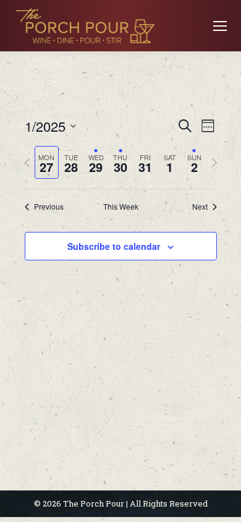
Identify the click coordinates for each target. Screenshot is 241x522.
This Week (120, 207)
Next (200, 207)
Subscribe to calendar (113, 246)
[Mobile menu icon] (220, 26)
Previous (49, 207)
